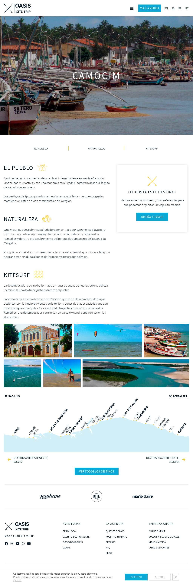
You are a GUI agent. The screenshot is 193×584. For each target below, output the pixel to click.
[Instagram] (12, 543)
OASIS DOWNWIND (73, 542)
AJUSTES (160, 577)
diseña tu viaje (152, 217)
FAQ (108, 547)
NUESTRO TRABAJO (116, 536)
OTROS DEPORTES (159, 547)
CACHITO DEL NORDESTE (76, 536)
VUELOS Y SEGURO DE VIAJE (164, 536)
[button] (131, 8)
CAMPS (67, 547)
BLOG (109, 553)
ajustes (17, 580)
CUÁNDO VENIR (157, 531)
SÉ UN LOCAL (70, 531)
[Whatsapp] (23, 543)
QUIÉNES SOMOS (115, 531)
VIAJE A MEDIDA (157, 542)
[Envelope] (29, 543)
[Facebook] (6, 543)
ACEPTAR (136, 577)
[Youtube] (17, 543)
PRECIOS (111, 542)
